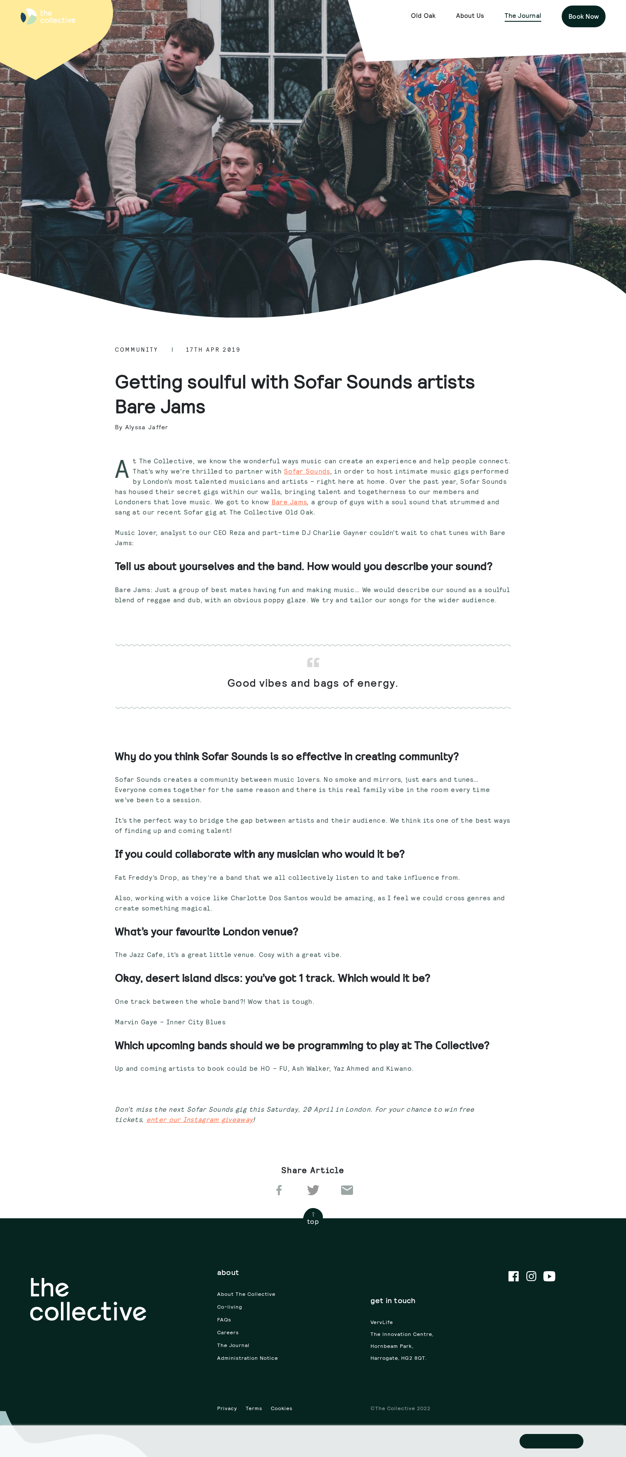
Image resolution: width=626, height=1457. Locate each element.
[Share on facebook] (279, 1189)
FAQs (224, 1319)
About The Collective (246, 1294)
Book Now (584, 16)
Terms (254, 1408)
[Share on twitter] (313, 1189)
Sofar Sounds (307, 471)
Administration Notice (247, 1358)
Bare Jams (289, 501)
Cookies (282, 1408)
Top (313, 1221)
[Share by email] (347, 1189)
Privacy (227, 1408)
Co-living (229, 1307)
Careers (228, 1332)
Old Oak (423, 16)
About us (470, 16)
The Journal (523, 16)
